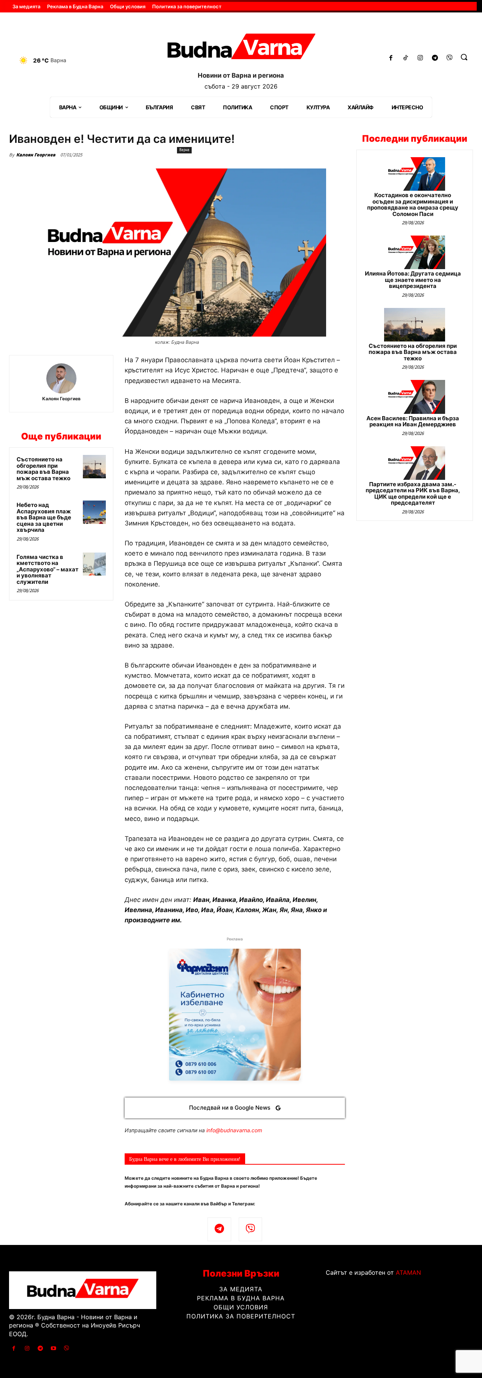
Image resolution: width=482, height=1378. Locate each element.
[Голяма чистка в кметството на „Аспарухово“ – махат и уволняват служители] (94, 564)
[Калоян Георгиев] (61, 378)
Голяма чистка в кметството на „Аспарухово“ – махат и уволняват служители (47, 569)
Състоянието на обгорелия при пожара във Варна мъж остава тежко (43, 469)
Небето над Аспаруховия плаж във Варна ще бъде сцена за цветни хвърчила (44, 517)
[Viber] (449, 58)
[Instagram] (420, 58)
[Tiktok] (405, 58)
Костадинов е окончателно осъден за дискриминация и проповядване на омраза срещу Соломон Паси (412, 204)
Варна (184, 150)
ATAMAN (408, 1272)
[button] (464, 57)
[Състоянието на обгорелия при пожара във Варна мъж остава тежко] (94, 466)
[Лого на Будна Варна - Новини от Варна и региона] (241, 48)
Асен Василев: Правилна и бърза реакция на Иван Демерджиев (412, 421)
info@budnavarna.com (234, 1130)
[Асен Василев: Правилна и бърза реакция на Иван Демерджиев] (414, 396)
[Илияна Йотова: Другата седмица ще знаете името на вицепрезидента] (414, 252)
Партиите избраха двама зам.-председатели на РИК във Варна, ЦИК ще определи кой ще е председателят (413, 494)
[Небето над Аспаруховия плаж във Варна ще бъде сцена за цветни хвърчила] (94, 512)
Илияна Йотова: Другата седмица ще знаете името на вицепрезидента (413, 279)
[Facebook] (391, 58)
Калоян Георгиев (35, 155)
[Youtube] (53, 1348)
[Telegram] (434, 58)
